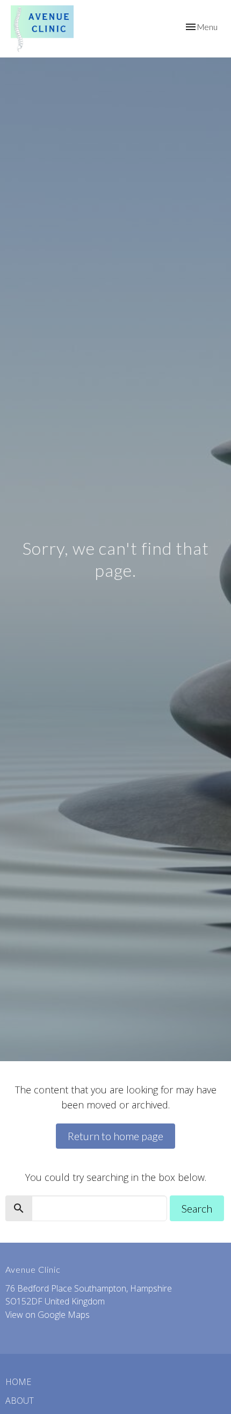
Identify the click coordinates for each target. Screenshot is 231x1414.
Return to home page (115, 1135)
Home (18, 1382)
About (19, 1400)
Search (197, 1208)
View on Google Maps (47, 1315)
